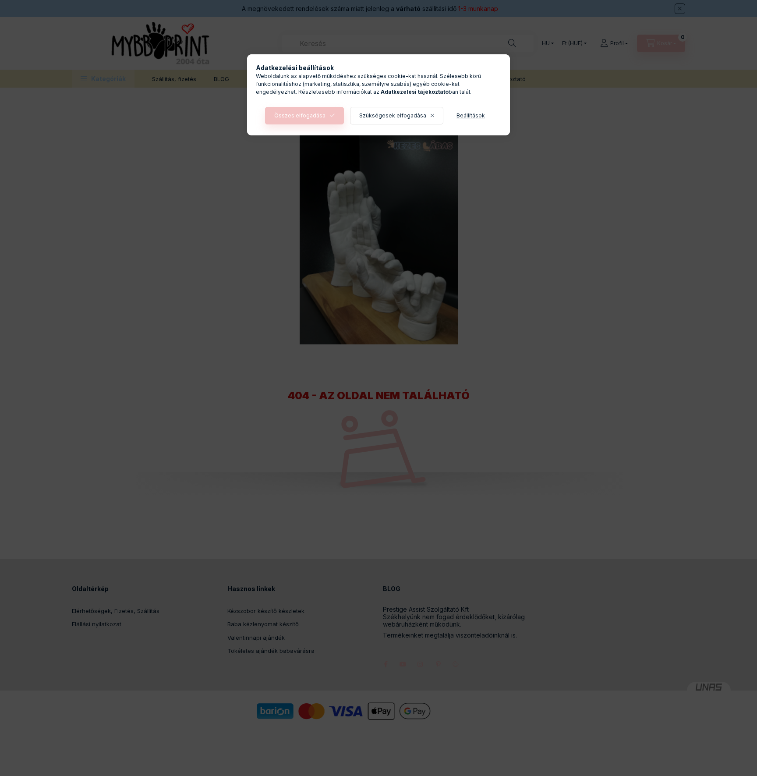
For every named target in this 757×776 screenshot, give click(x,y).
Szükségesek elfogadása (392, 115)
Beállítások (470, 115)
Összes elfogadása (299, 115)
